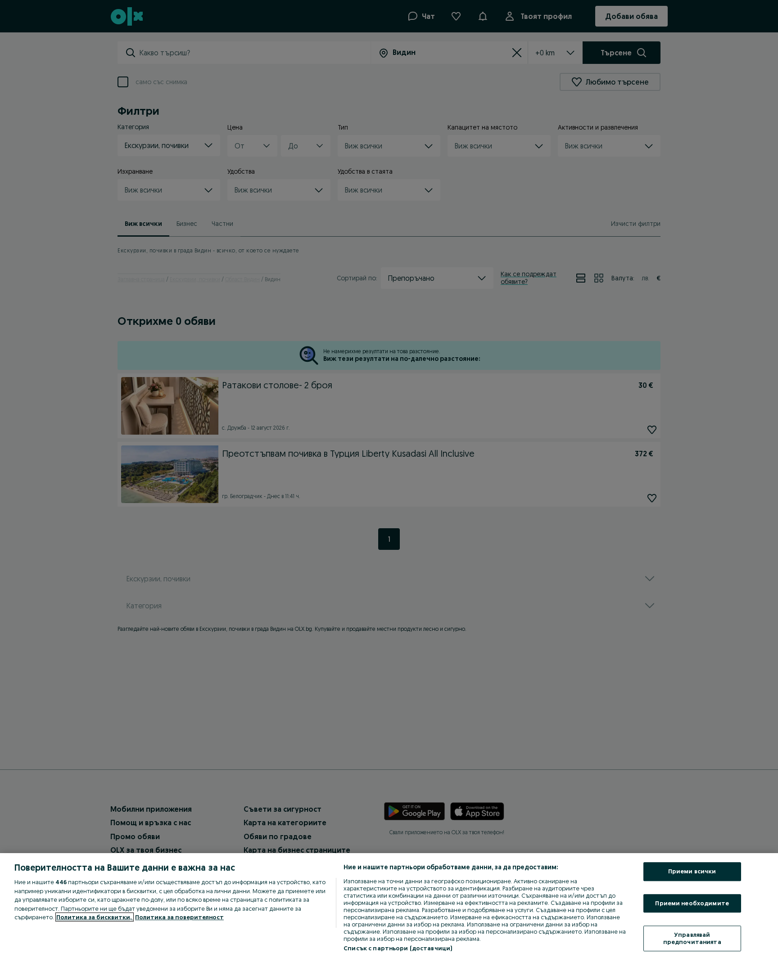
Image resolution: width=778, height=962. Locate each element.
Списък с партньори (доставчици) (398, 948)
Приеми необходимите (691, 903)
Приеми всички (692, 871)
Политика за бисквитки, (94, 917)
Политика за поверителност (179, 917)
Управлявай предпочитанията (692, 938)
